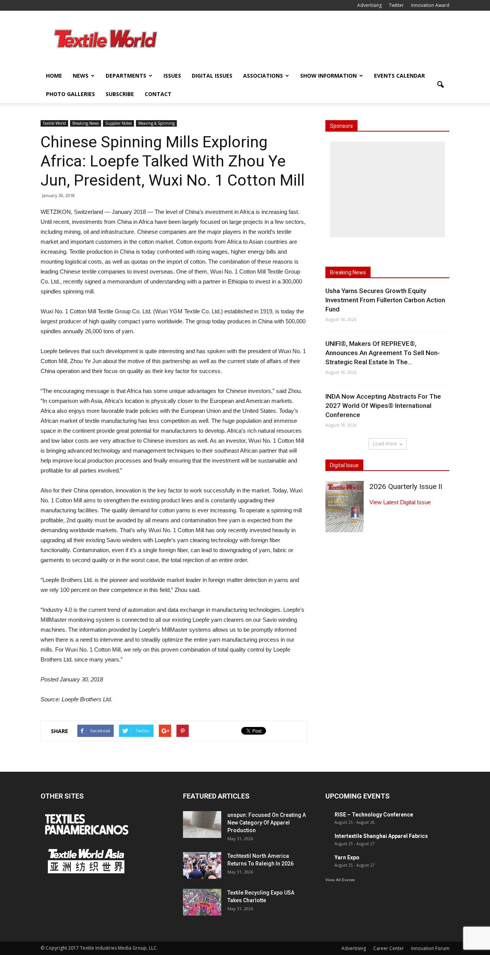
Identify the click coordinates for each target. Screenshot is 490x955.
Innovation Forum (430, 948)
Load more (385, 443)
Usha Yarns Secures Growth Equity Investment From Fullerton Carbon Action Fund (385, 300)
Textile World (54, 123)
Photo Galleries (70, 94)
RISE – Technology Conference (374, 815)
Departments (126, 75)
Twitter (396, 5)
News (80, 75)
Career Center (388, 948)
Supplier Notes (118, 123)
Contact (158, 94)
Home (54, 75)
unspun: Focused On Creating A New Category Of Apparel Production (266, 822)
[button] (440, 85)
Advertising (369, 5)
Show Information (328, 75)
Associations (263, 75)
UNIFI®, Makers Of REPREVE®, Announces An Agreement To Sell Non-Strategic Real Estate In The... (382, 353)
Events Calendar (399, 75)
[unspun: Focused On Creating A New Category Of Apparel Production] (202, 824)
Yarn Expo (347, 857)
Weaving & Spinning (156, 123)
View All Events (340, 880)
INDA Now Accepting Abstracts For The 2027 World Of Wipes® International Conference (383, 406)
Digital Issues (212, 75)
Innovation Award (430, 5)
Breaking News (85, 123)
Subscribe (120, 94)
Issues (172, 75)
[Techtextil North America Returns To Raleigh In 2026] (202, 865)
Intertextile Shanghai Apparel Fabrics (381, 836)
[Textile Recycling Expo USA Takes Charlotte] (202, 902)
